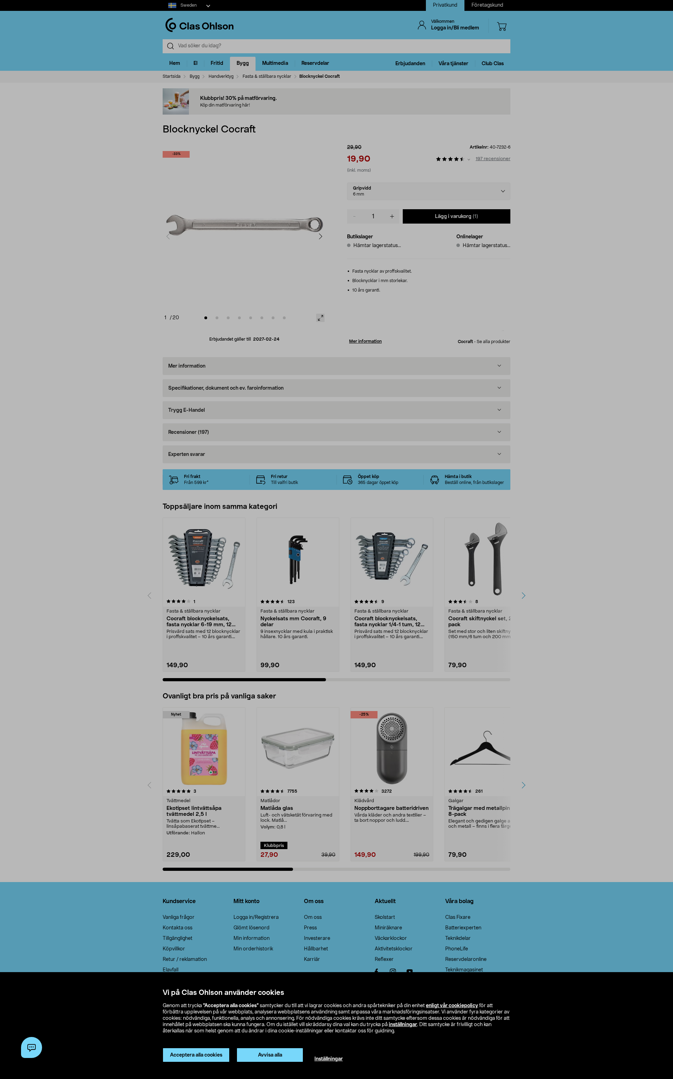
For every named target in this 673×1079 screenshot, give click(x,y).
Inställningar (328, 1059)
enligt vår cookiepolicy (452, 1005)
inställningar (403, 1024)
